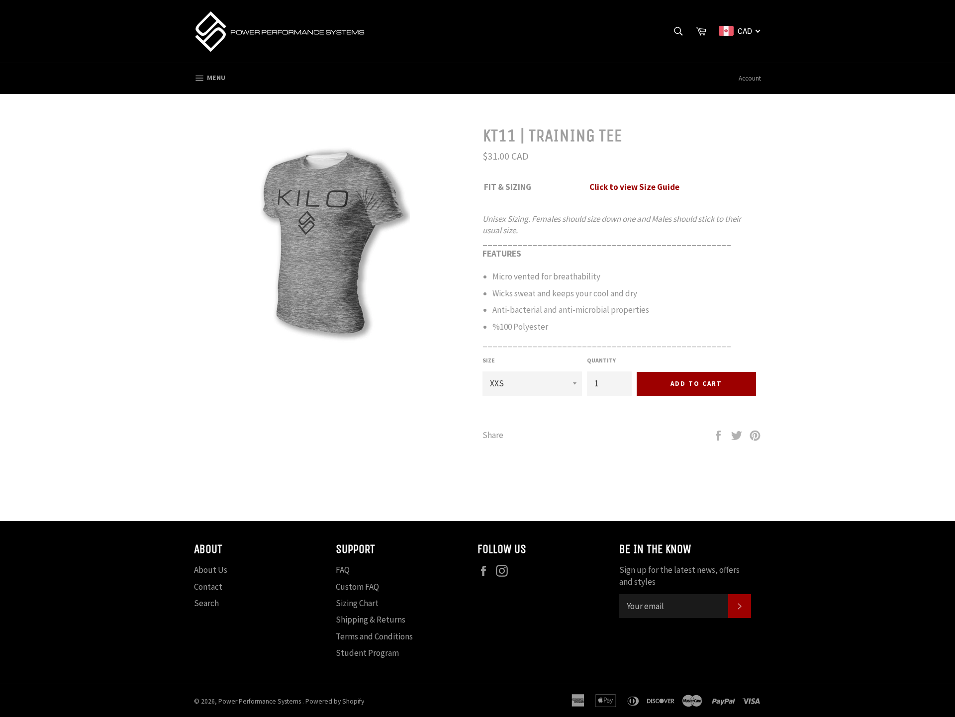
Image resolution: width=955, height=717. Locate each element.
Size (488, 360)
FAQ (343, 569)
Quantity (601, 360)
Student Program (367, 652)
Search (206, 603)
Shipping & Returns (370, 619)
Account (750, 78)
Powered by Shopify (334, 701)
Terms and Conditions (374, 636)
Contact (208, 586)
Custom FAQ (357, 586)
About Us (210, 569)
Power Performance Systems (260, 701)
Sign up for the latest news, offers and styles (679, 575)
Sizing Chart (357, 603)
